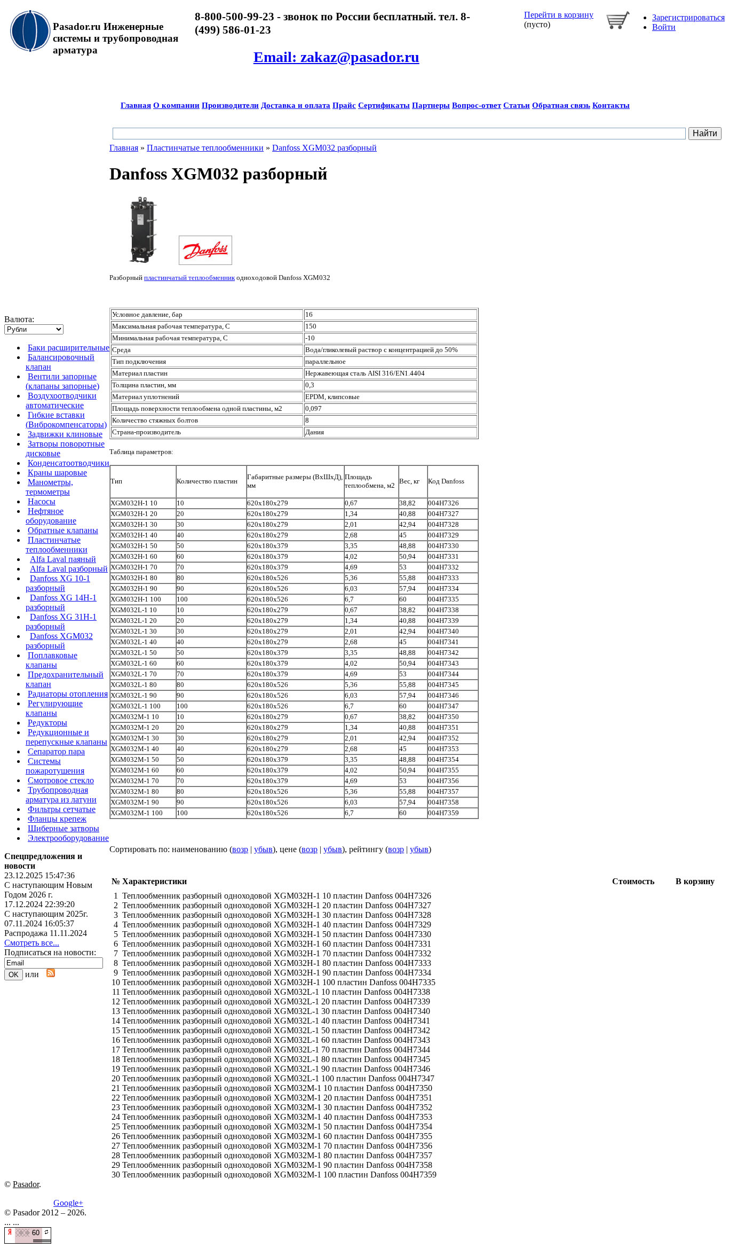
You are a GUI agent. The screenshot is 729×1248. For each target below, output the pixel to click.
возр (240, 849)
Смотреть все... (31, 942)
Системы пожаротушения (55, 765)
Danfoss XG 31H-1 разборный (61, 621)
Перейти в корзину (558, 14)
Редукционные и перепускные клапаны (66, 737)
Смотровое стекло (61, 780)
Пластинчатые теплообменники (57, 544)
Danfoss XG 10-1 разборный (58, 583)
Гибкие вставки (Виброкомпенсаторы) (66, 419)
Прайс (344, 105)
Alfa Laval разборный (69, 568)
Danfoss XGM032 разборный (59, 640)
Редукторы (47, 722)
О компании (176, 105)
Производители (230, 105)
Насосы (42, 501)
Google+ (68, 1202)
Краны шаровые (57, 472)
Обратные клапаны (63, 530)
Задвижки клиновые (65, 434)
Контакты (611, 105)
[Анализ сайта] (27, 1240)
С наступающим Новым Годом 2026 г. (48, 889)
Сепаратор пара (56, 751)
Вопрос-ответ (476, 105)
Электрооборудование (68, 838)
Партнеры (431, 105)
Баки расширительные (68, 347)
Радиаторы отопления (68, 693)
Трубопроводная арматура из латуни (61, 794)
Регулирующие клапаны (54, 708)
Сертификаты (384, 105)
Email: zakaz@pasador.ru (336, 57)
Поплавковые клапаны (51, 660)
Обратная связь (561, 105)
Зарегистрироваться (688, 17)
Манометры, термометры (49, 487)
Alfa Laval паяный (63, 559)
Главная (136, 105)
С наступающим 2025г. (46, 913)
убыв (263, 849)
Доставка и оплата (295, 105)
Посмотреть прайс (445, 200)
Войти (664, 27)
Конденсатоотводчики (68, 462)
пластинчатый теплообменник (189, 278)
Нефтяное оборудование (51, 515)
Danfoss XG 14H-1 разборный (61, 602)
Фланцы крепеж (57, 818)
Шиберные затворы (63, 828)
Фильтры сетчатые (62, 809)
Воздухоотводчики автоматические (61, 400)
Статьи (516, 105)
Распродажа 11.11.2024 (45, 933)
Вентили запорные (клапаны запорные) (62, 381)
